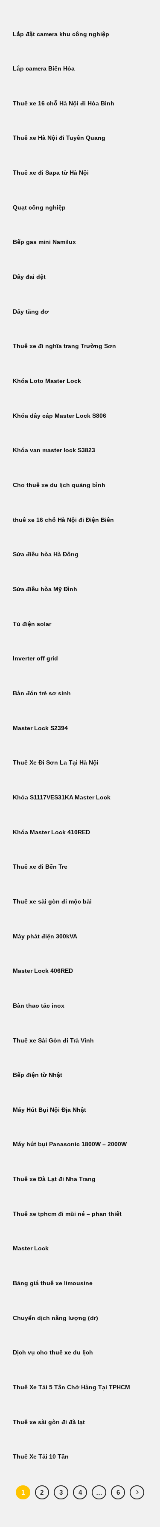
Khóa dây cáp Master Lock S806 (59, 416)
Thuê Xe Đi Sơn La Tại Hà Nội (56, 762)
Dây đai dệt (29, 277)
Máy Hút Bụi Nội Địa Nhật (49, 1110)
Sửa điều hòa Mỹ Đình (45, 589)
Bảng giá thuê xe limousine (53, 1283)
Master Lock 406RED (43, 971)
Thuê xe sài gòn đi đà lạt (49, 1422)
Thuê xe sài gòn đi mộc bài (52, 901)
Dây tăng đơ (31, 312)
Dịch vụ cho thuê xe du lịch (53, 1352)
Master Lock (31, 1248)
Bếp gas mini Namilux (44, 242)
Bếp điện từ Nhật (37, 1075)
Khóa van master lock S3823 (54, 450)
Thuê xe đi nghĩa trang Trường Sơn (64, 346)
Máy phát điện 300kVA (45, 936)
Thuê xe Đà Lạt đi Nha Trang (54, 1179)
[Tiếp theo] (137, 1492)
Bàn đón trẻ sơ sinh (42, 693)
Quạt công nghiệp (39, 207)
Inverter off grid (35, 658)
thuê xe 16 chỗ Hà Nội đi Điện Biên (63, 520)
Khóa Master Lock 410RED (51, 832)
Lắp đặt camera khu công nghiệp (61, 34)
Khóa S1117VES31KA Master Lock (62, 797)
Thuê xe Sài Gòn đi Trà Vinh (53, 1040)
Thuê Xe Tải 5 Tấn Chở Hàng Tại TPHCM (71, 1387)
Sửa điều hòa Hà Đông (46, 554)
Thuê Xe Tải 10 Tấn (41, 1456)
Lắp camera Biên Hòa (44, 68)
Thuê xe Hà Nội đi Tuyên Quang (59, 138)
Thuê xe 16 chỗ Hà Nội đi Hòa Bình (63, 103)
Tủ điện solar (32, 624)
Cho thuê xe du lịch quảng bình (59, 485)
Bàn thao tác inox (38, 1006)
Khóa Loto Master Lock (47, 381)
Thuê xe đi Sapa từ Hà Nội (51, 173)
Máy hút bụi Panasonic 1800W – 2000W (70, 1144)
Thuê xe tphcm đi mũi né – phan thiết (67, 1214)
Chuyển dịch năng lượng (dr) (55, 1318)
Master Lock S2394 (40, 728)
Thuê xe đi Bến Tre (40, 867)
